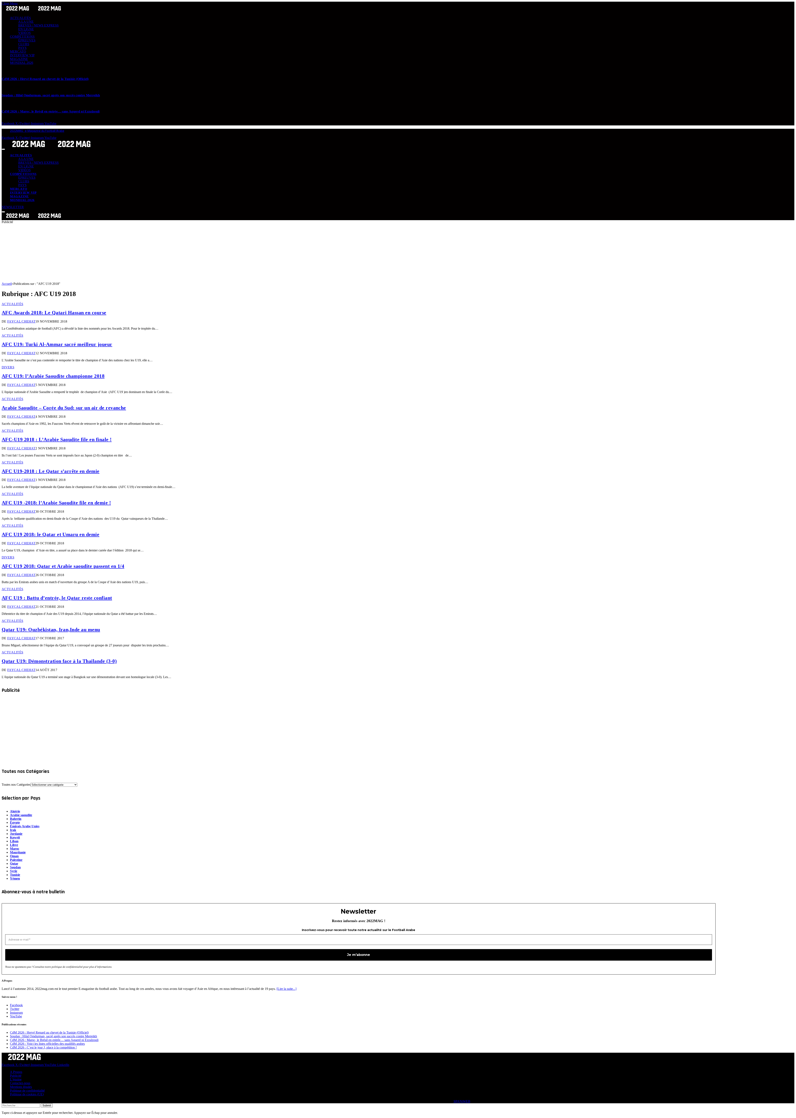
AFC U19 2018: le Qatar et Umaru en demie (50, 534)
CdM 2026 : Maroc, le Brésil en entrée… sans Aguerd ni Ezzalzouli (51, 111)
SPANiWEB (462, 1101)
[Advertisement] (126, 253)
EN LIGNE (26, 29)
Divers (8, 367)
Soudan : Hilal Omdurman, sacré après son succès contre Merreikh (51, 95)
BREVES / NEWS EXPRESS (38, 25)
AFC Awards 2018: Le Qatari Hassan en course (54, 312)
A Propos (16, 1072)
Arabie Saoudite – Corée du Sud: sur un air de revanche (64, 407)
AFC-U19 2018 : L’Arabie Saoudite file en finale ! (57, 439)
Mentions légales (21, 1087)
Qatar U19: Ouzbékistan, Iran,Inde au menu (51, 629)
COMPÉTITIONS (22, 36)
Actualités (12, 304)
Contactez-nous (20, 1083)
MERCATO (18, 51)
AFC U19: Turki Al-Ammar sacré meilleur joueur (57, 344)
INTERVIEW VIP (22, 55)
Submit (46, 1105)
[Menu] (3, 149)
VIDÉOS (24, 33)
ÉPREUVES (26, 40)
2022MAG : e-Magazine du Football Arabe (37, 130)
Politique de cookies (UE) (27, 1094)
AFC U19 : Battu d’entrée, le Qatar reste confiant (57, 598)
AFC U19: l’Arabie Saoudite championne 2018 (53, 376)
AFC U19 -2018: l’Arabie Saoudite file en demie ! (56, 502)
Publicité (15, 1075)
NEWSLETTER (13, 207)
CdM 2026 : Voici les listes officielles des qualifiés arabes (47, 1043)
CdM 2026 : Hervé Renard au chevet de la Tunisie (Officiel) (45, 79)
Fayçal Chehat (21, 321)
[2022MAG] (51, 148)
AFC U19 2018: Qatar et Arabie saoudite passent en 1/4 (63, 566)
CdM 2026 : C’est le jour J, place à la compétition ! (43, 1047)
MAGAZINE (19, 59)
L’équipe (16, 1079)
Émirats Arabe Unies (24, 826)
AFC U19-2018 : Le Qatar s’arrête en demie (51, 471)
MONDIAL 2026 (21, 62)
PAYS (22, 48)
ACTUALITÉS (20, 18)
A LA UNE (26, 21)
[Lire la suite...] (286, 989)
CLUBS (23, 44)
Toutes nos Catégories (16, 784)
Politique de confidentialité (27, 1090)
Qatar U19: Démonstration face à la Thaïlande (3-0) (59, 661)
